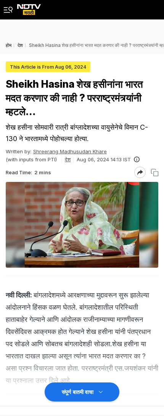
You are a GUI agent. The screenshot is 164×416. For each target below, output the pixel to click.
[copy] (154, 172)
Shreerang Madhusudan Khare (70, 151)
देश (68, 159)
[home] (29, 7)
